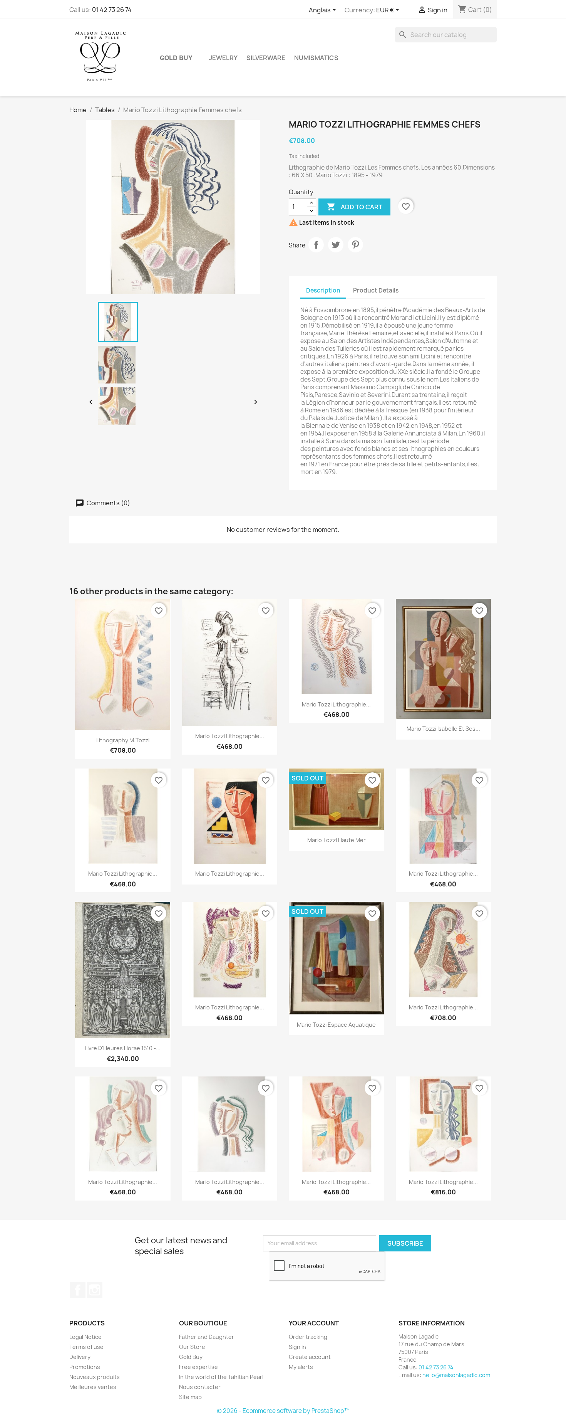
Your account (314, 1323)
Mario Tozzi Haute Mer (336, 840)
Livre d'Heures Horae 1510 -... (123, 1048)
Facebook (77, 1290)
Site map (190, 1397)
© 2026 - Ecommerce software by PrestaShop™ (283, 1411)
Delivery (79, 1356)
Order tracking (308, 1336)
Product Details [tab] (376, 290)
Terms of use (86, 1346)
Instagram (94, 1290)
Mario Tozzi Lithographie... (229, 736)
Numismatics (316, 58)
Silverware (265, 58)
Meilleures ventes (92, 1387)
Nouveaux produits (94, 1377)
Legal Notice (85, 1336)
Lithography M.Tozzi (122, 740)
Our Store (192, 1346)
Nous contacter (200, 1387)
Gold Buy (176, 57)
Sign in (297, 1346)
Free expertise (198, 1367)
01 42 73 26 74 (112, 9)
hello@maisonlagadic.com (456, 1375)
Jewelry (223, 58)
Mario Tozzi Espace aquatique (336, 1024)
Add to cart (354, 206)
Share (316, 244)
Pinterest (355, 244)
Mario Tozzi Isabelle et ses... (443, 728)
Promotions (84, 1367)
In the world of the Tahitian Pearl (221, 1377)
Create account (310, 1356)
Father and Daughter (206, 1336)
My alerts (301, 1367)
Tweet (335, 244)
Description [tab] (323, 290)
